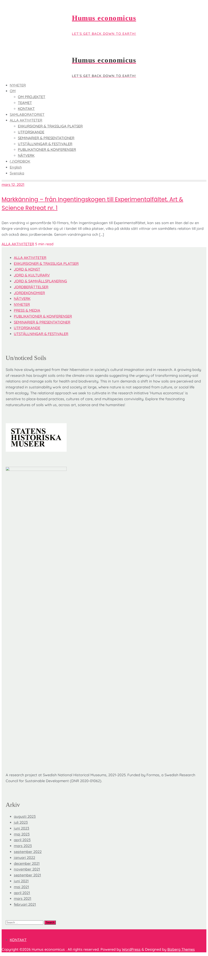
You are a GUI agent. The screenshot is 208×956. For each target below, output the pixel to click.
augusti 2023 (25, 816)
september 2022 (28, 851)
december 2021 (27, 863)
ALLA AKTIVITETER (18, 244)
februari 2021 (25, 904)
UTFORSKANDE (27, 328)
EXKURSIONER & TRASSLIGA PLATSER (46, 263)
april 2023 (22, 840)
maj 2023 (22, 834)
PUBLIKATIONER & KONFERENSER (43, 316)
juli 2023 (21, 822)
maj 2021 (21, 887)
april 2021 (22, 892)
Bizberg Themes (181, 949)
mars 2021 (22, 898)
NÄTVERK (22, 298)
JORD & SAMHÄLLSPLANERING (40, 281)
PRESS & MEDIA (27, 310)
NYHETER (22, 304)
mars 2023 (23, 845)
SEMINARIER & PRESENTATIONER (42, 322)
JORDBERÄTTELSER (31, 287)
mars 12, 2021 (13, 184)
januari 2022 (24, 857)
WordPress (131, 949)
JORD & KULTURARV (32, 275)
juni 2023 (21, 828)
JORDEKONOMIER (29, 293)
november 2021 (27, 869)
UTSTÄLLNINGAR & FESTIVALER (41, 333)
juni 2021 (21, 881)
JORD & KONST (27, 269)
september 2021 (27, 875)
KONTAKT (18, 939)
